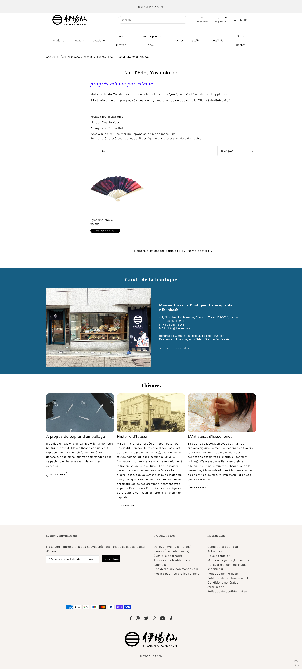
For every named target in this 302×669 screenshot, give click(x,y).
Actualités (214, 551)
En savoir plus (57, 474)
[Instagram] (138, 618)
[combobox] (153, 20)
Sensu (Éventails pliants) (171, 551)
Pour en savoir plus (176, 348)
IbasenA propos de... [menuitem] (150, 40)
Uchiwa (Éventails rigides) (173, 546)
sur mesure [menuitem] (121, 40)
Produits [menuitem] (58, 40)
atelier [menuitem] (196, 40)
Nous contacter (218, 555)
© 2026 (151, 656)
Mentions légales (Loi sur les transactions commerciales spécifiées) (228, 564)
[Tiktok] (171, 618)
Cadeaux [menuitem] (78, 40)
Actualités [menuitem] (216, 40)
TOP (296, 664)
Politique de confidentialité (227, 591)
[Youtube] (162, 618)
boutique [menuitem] (99, 40)
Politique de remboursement (228, 578)
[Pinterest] (154, 618)
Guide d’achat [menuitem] (241, 40)
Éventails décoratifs (168, 555)
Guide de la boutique (222, 546)
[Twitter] (146, 618)
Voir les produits (105, 230)
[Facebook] (131, 618)
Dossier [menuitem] (178, 40)
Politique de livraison (222, 573)
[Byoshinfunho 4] (117, 189)
